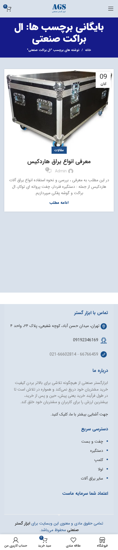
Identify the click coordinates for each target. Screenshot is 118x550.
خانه (88, 50)
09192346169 (85, 340)
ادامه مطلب (59, 202)
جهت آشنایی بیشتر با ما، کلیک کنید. (79, 414)
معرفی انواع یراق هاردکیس (59, 161)
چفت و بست (92, 441)
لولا (100, 469)
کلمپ (98, 460)
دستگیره (96, 451)
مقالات (59, 150)
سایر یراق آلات (92, 478)
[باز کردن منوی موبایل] (111, 8)
